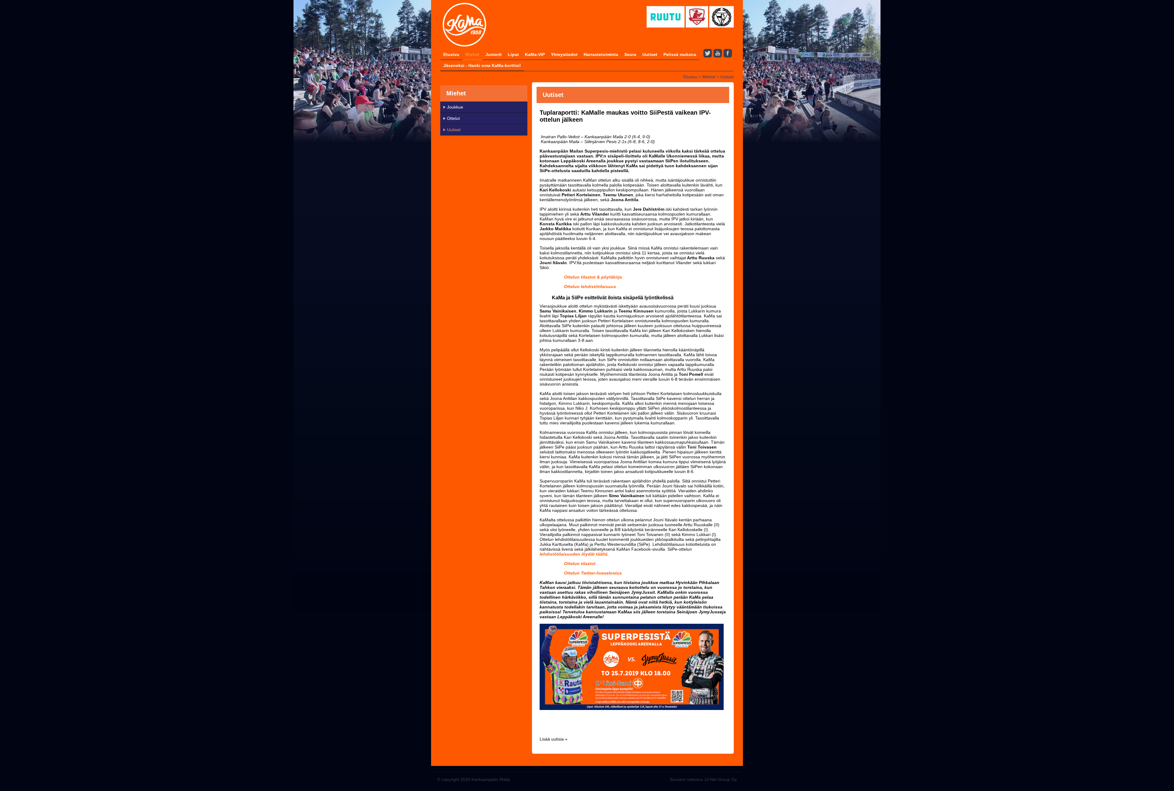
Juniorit (493, 54)
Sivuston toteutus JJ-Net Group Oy (703, 779)
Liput (513, 54)
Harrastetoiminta (601, 54)
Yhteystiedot (564, 54)
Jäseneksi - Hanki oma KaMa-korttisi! (482, 65)
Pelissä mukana (679, 54)
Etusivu (451, 54)
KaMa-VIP (535, 54)
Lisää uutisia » (553, 739)
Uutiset (649, 54)
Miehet (472, 54)
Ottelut (453, 118)
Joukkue (455, 107)
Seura (630, 54)
